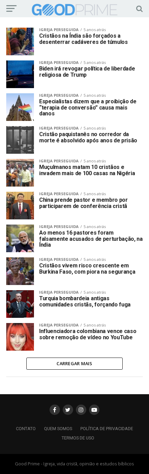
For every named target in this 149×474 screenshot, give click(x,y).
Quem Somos (58, 428)
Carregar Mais (74, 363)
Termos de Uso (78, 437)
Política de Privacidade (106, 428)
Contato (26, 428)
